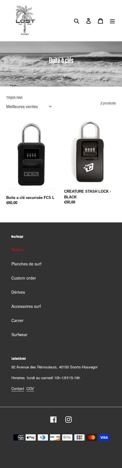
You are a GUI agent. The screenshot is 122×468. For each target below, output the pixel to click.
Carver (17, 320)
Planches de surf (26, 264)
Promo (17, 249)
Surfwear (19, 334)
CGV (30, 388)
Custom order (23, 278)
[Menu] (112, 20)
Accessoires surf (26, 306)
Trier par (14, 97)
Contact (17, 388)
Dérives (18, 292)
